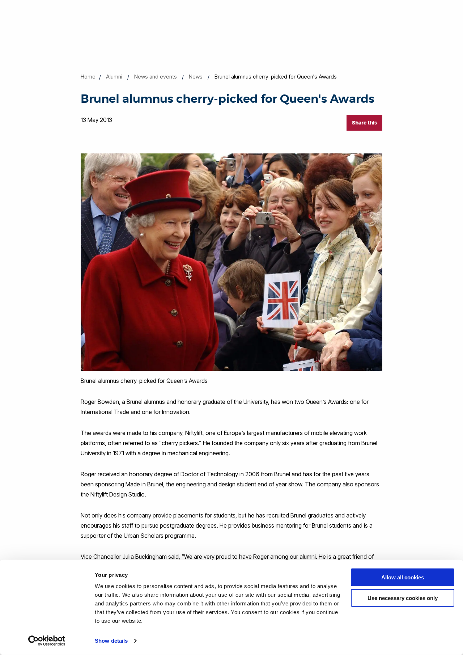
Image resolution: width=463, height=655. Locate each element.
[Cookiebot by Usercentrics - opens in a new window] (46, 640)
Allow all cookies (402, 577)
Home (88, 76)
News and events (155, 76)
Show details (111, 641)
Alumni (114, 76)
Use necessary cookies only (403, 598)
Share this (364, 122)
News (196, 76)
